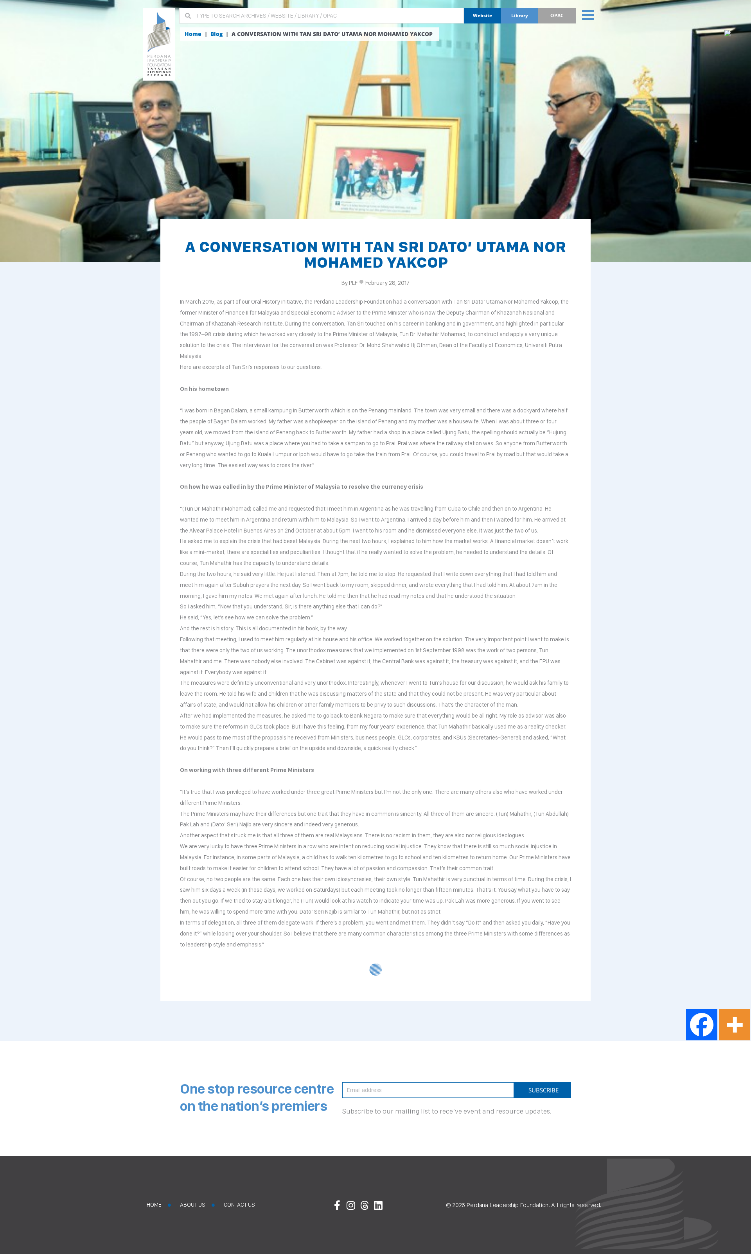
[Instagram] (351, 1205)
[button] (588, 14)
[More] (734, 1024)
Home (193, 34)
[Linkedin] (378, 1205)
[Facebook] (701, 1024)
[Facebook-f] (337, 1205)
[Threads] (364, 1205)
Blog (216, 34)
